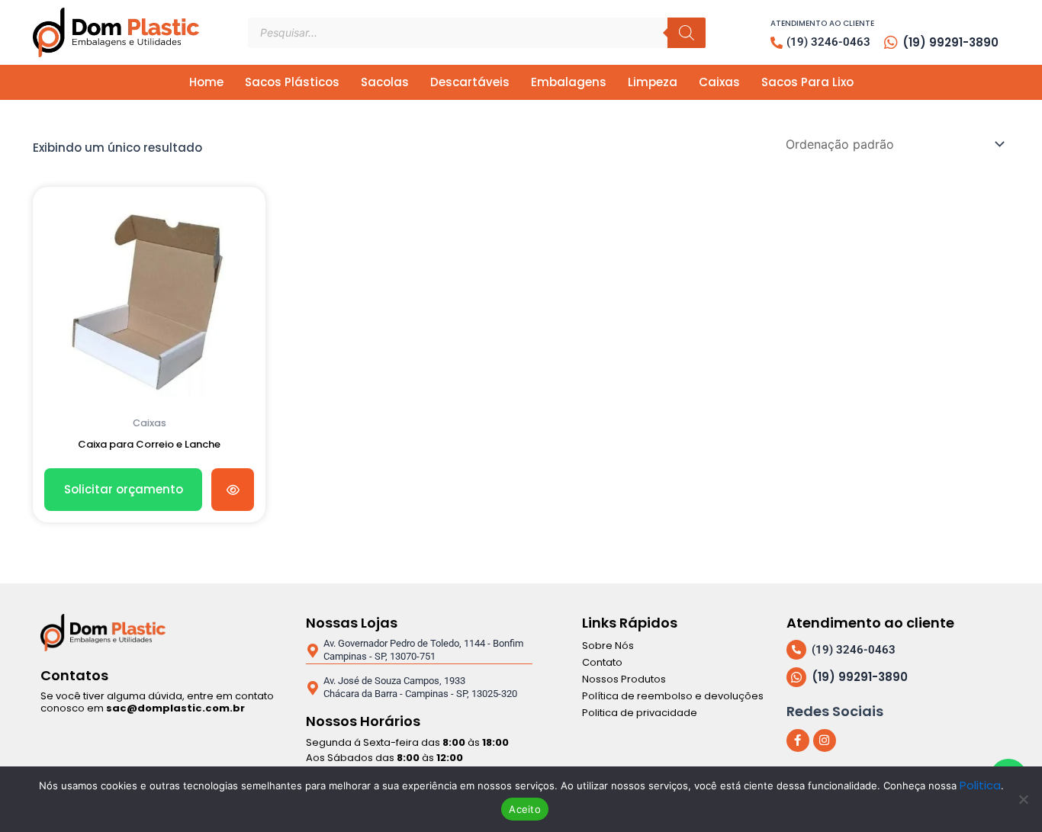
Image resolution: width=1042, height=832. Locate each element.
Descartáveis (470, 82)
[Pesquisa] (686, 33)
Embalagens (568, 82)
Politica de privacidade (639, 712)
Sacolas (385, 82)
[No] (1023, 799)
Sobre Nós (608, 645)
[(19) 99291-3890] (891, 42)
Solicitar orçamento (123, 489)
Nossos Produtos (624, 679)
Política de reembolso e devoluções (673, 696)
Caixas (719, 82)
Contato (602, 662)
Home (206, 82)
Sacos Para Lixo (807, 82)
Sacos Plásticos (292, 82)
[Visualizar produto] (232, 489)
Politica (980, 785)
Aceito (525, 809)
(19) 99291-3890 (950, 42)
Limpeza (652, 82)
